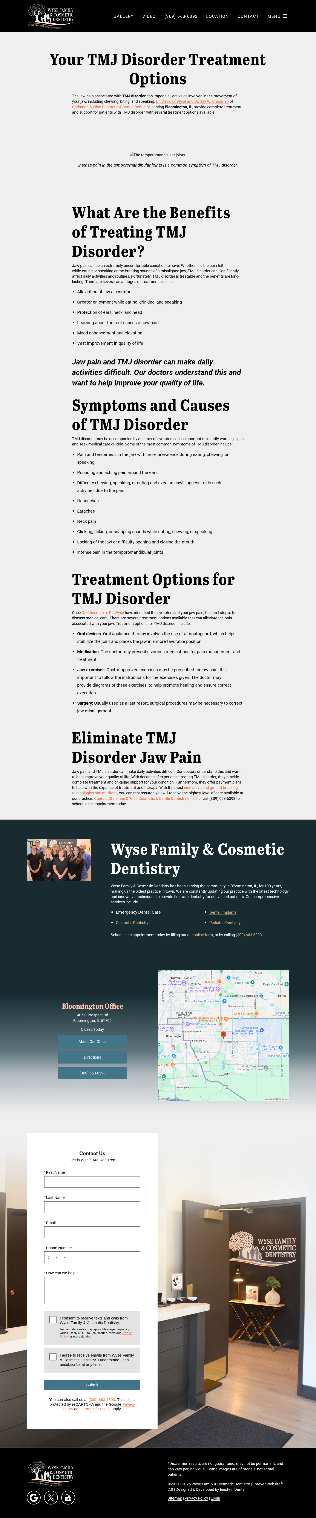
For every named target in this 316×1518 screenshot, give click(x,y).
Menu (274, 16)
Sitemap (175, 1498)
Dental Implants (222, 912)
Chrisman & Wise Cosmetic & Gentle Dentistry (111, 106)
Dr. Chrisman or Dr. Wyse (103, 612)
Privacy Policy (196, 1498)
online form (203, 934)
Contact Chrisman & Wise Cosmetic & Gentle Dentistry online (146, 798)
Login (215, 1498)
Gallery (124, 16)
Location (217, 16)
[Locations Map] (223, 1034)
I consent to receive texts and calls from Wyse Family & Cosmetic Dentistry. (96, 1327)
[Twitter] (51, 1497)
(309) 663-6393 (102, 1400)
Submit (92, 1385)
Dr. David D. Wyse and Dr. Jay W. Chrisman (192, 101)
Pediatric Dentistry (225, 922)
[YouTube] (68, 1497)
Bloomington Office (92, 1006)
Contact (248, 16)
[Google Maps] (34, 1497)
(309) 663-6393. (249, 934)
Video (149, 16)
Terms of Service (96, 1409)
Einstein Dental (232, 1489)
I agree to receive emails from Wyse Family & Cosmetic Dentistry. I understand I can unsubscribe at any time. (97, 1360)
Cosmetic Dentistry (132, 922)
